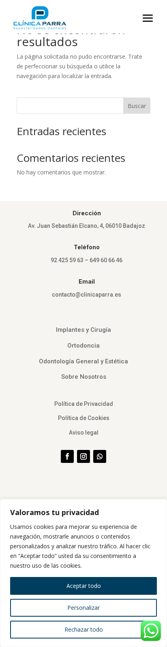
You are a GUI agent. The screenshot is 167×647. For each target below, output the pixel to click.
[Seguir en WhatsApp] (99, 456)
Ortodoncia (83, 345)
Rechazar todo (83, 629)
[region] (83, 573)
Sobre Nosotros (83, 376)
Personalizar (83, 607)
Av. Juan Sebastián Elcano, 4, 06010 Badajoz (86, 226)
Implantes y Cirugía (83, 329)
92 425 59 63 (67, 260)
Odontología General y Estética (83, 361)
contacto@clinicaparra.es (86, 294)
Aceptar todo (83, 586)
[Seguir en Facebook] (67, 456)
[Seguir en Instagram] (83, 456)
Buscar (137, 106)
